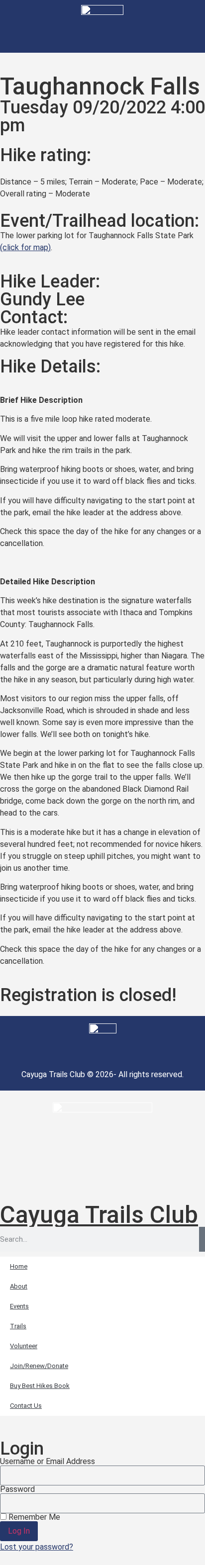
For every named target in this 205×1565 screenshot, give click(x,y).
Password (17, 1489)
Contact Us (26, 1405)
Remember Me (33, 1517)
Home (18, 1266)
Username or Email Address (47, 1462)
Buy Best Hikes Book (40, 1385)
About (18, 1286)
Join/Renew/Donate (39, 1366)
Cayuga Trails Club (99, 1214)
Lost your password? (36, 1547)
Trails (18, 1326)
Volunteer (23, 1346)
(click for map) (25, 247)
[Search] (202, 1239)
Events (19, 1306)
